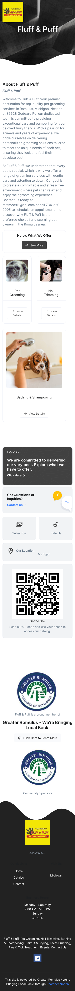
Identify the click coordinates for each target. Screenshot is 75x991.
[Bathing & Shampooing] (34, 360)
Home (19, 871)
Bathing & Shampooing (34, 397)
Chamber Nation (57, 984)
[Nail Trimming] (51, 270)
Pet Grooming (17, 293)
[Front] (13, 12)
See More (36, 245)
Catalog (19, 877)
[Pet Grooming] (17, 270)
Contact (18, 884)
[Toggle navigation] (68, 12)
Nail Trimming (51, 293)
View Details (18, 313)
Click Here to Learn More (40, 738)
